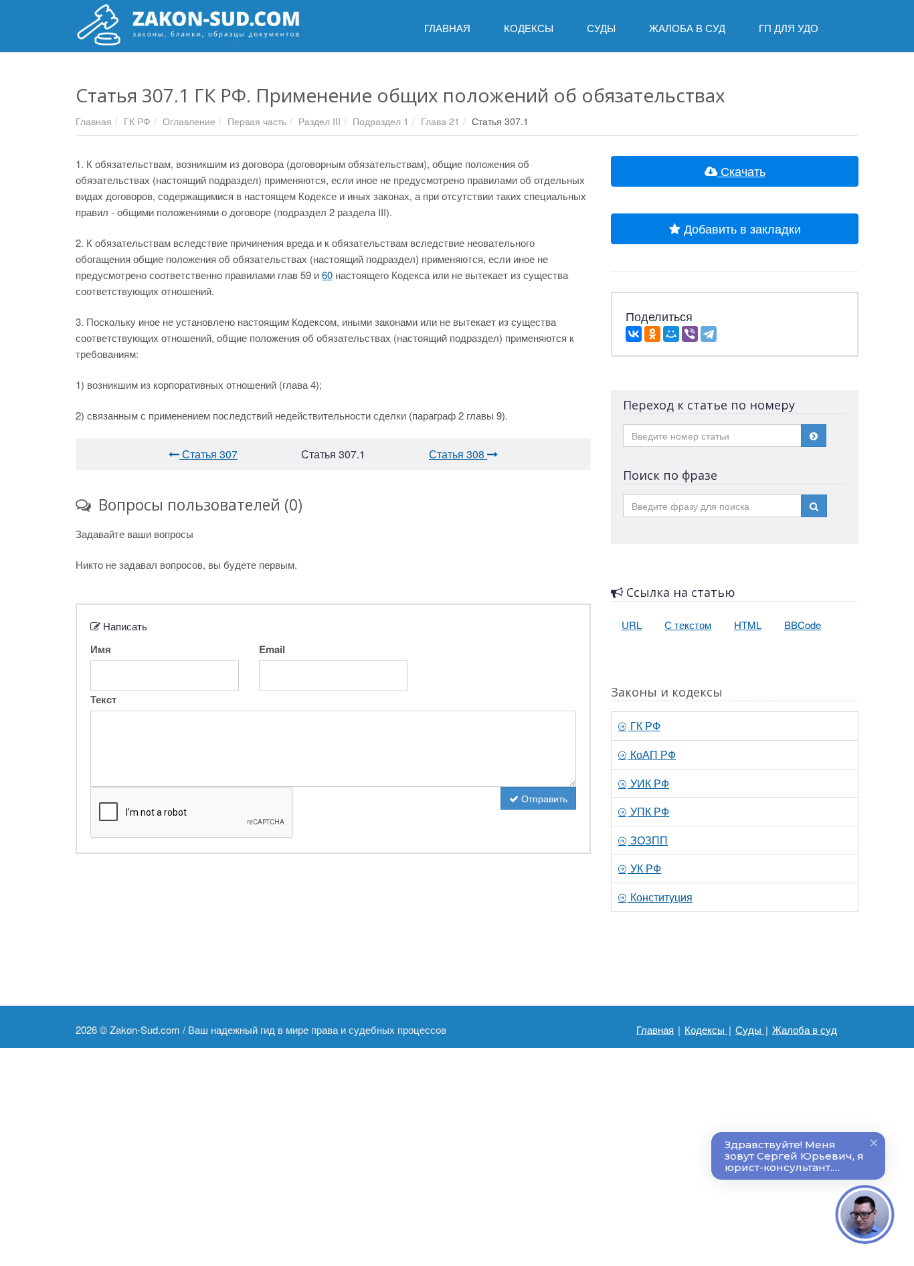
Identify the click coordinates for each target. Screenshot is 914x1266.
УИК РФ (648, 783)
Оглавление (189, 121)
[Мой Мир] (671, 334)
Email (272, 649)
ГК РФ (137, 121)
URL (632, 625)
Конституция (660, 897)
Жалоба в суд (804, 1029)
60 (327, 275)
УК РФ (644, 868)
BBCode (802, 625)
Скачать (741, 170)
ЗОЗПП (648, 840)
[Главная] (188, 25)
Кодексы (705, 1029)
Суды (749, 1029)
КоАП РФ (652, 754)
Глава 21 (440, 121)
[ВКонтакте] (634, 334)
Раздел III (319, 121)
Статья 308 (458, 454)
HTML (747, 625)
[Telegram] (709, 334)
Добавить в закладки (740, 228)
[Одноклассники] (652, 334)
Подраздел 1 (381, 121)
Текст (103, 699)
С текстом (687, 625)
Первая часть (256, 121)
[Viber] (690, 334)
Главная (94, 121)
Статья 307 (208, 454)
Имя (100, 649)
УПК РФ (648, 811)
